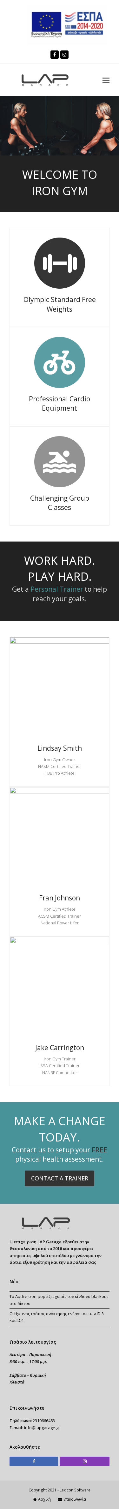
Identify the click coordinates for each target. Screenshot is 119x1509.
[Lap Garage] (45, 1228)
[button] (105, 80)
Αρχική (44, 1499)
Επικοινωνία (74, 1499)
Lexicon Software (75, 1490)
